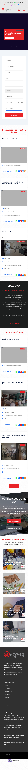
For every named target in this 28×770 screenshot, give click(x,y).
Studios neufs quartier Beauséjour (13, 232)
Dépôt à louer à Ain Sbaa (10, 139)
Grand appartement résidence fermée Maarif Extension (13, 33)
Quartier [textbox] (8, 90)
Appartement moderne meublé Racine (12, 383)
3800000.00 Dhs (9, 37)
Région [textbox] (8, 79)
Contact (7, 706)
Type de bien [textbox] (10, 66)
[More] (25, 171)
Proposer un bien (10, 700)
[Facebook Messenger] (23, 171)
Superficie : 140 (8, 35)
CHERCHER (14, 115)
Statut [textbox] (8, 72)
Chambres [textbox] (9, 96)
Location (7, 688)
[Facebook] (19, 171)
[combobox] (14, 66)
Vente (20, 30)
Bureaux (7, 694)
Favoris (7, 697)
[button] (23, 9)
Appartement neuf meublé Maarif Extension (13, 436)
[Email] (21, 171)
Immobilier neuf (9, 691)
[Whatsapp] (16, 171)
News (6, 703)
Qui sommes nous (10, 682)
